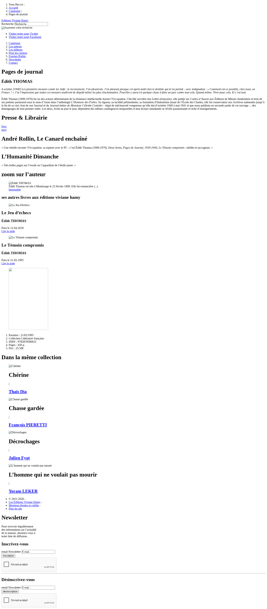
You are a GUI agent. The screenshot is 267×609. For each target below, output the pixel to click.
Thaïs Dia (18, 391)
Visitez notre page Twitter (23, 33)
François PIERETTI (28, 424)
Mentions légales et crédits (24, 505)
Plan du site (15, 508)
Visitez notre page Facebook (25, 37)
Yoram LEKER (23, 491)
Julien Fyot (19, 457)
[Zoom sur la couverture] (28, 328)
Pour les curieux (18, 53)
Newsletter (15, 59)
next (3, 129)
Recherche (7, 23)
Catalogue (14, 11)
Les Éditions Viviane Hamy (25, 502)
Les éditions (16, 49)
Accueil (13, 7)
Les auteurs (15, 46)
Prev (4, 126)
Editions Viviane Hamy (14, 20)
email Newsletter (11, 551)
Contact (13, 62)
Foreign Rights (17, 56)
